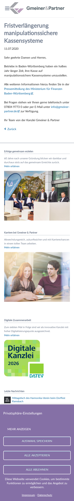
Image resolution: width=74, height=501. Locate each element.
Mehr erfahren (12, 166)
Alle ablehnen (37, 469)
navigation (7, 8)
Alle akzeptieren (37, 455)
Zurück (11, 129)
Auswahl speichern (37, 441)
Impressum (28, 495)
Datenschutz (44, 495)
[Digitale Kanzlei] (24, 378)
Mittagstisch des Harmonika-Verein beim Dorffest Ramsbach (38, 400)
